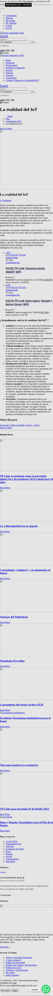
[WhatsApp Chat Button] (46, 989)
